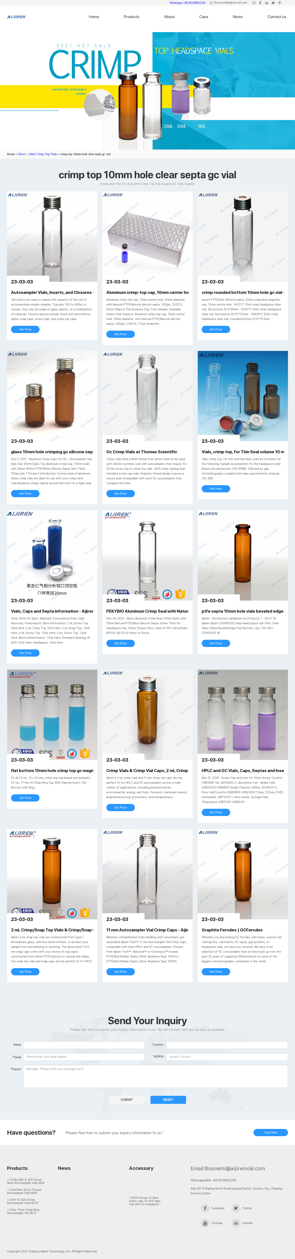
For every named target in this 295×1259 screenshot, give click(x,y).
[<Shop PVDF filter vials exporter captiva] (80, 1187)
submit (127, 1100)
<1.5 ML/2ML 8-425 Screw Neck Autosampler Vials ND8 (25, 1181)
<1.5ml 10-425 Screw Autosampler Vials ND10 (22, 1201)
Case (203, 16)
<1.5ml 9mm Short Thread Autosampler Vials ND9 (24, 1191)
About (169, 16)
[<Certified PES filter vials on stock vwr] (80, 1194)
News (238, 16)
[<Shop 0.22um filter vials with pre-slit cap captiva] (80, 1201)
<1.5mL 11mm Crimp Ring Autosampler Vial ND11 (23, 1211)
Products (131, 16)
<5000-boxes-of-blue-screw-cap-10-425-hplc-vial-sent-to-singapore (145, 1201)
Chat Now (270, 1132)
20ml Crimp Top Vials (43, 154)
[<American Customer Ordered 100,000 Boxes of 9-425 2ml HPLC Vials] (147, 1191)
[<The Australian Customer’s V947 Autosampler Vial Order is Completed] (147, 1183)
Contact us (276, 16)
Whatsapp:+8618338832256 (187, 2)
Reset (168, 1100)
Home (94, 16)
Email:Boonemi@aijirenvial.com (228, 1168)
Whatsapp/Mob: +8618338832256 (213, 1180)
